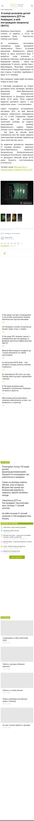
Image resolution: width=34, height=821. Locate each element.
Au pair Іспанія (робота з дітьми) (16, 725)
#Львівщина (8, 233)
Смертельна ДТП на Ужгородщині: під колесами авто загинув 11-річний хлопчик (15, 504)
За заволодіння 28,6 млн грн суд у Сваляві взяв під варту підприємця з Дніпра (17, 376)
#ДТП (2, 233)
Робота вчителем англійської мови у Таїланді (15, 700)
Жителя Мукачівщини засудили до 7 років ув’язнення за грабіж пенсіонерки (16, 352)
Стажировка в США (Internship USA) (15, 639)
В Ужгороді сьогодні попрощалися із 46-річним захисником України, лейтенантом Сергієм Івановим (16, 317)
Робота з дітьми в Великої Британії (14, 665)
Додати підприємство (17, 557)
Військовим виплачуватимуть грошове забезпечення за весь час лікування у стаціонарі (16, 400)
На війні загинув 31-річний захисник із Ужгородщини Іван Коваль (16, 516)
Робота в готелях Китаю (13, 690)
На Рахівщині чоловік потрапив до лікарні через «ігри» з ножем (16, 328)
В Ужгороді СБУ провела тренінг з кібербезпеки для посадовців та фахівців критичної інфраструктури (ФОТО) (17, 339)
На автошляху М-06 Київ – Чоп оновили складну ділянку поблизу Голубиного (16, 364)
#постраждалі (16, 233)
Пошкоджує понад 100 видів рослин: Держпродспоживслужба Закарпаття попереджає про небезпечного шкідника (15, 471)
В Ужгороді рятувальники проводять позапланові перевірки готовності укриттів (16, 388)
